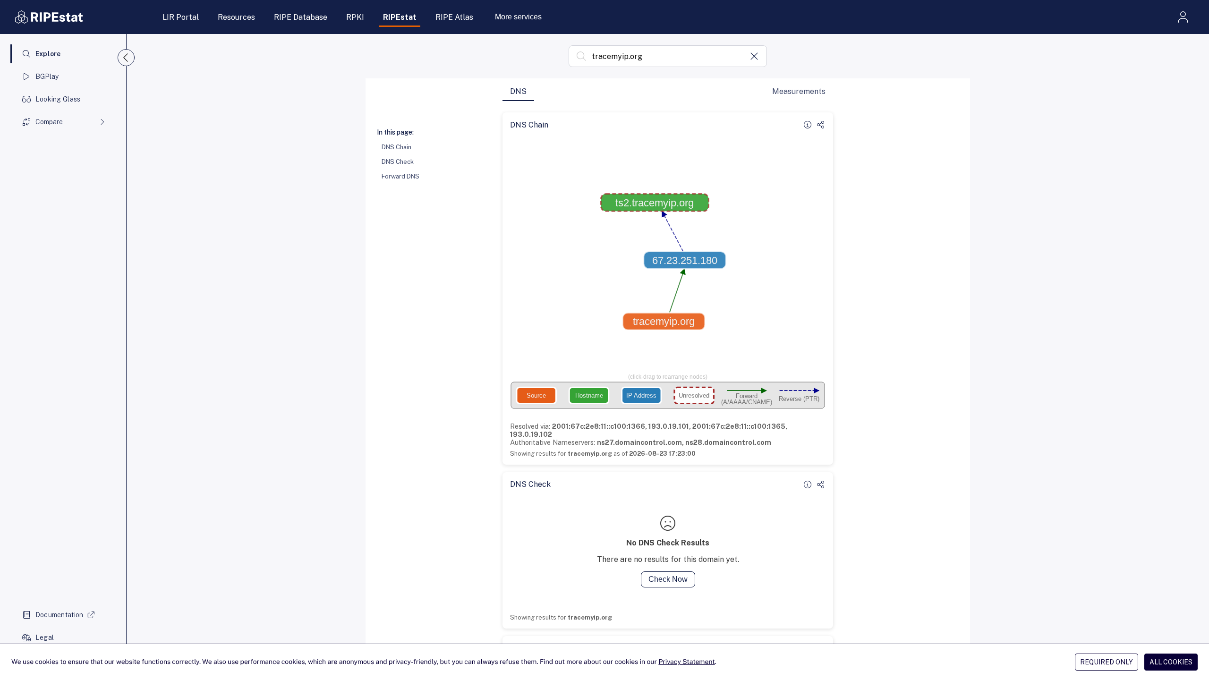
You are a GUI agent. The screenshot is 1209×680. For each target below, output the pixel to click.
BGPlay (47, 76)
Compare (49, 122)
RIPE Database (300, 17)
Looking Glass (58, 99)
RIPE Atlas (454, 17)
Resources (236, 17)
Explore (48, 54)
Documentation (59, 615)
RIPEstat (400, 17)
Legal (44, 637)
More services (518, 17)
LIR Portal (180, 17)
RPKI (355, 17)
